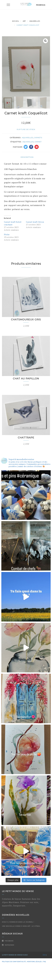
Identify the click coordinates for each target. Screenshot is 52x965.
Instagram (9, 945)
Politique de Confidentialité (14, 961)
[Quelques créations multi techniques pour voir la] (26, 647)
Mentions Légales (34, 961)
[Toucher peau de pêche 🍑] (26, 749)
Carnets (38, 138)
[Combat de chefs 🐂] (26, 546)
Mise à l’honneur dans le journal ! (18, 922)
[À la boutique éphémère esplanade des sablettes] (26, 851)
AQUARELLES (28, 142)
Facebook (8, 941)
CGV (44, 955)
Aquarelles (34, 21)
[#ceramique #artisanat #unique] (26, 597)
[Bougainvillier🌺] (26, 698)
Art (24, 21)
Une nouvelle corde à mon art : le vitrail (21, 926)
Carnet (38, 142)
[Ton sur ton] (26, 800)
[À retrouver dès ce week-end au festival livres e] (26, 495)
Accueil (15, 21)
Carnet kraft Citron (35, 222)
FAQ (44, 961)
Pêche (7, 234)
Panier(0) (40, 5)
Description (27, 157)
